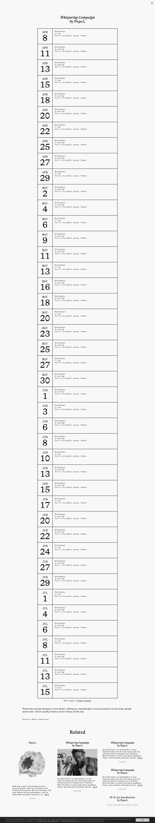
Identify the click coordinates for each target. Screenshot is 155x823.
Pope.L (32, 742)
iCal (72, 701)
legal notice (43, 821)
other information (68, 821)
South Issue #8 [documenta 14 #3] (122, 805)
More (47, 794)
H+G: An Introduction (122, 797)
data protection (53, 821)
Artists (32, 798)
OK (142, 820)
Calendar (77, 791)
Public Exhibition (40, 719)
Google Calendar (84, 701)
